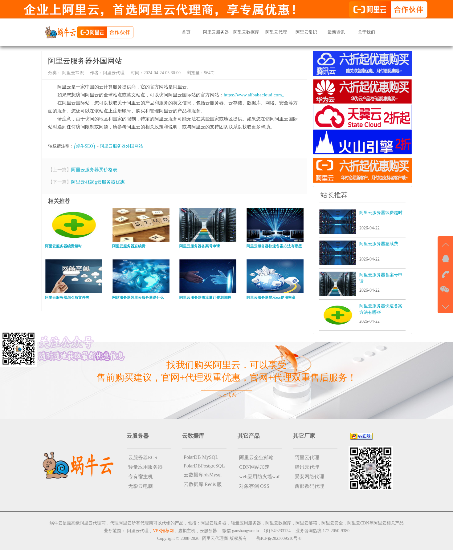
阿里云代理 (276, 32)
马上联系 (226, 395)
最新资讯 (336, 32)
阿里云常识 (306, 32)
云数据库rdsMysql (203, 474)
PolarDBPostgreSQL (204, 465)
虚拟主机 (186, 530)
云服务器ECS (142, 457)
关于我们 (366, 32)
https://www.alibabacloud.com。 (255, 94)
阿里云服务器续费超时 (380, 212)
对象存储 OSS (254, 486)
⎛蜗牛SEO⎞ (84, 146)
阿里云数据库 (246, 32)
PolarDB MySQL (201, 457)
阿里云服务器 (216, 32)
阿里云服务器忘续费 (378, 243)
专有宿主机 (140, 476)
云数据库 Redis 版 (203, 484)
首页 (186, 32)
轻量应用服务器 (145, 467)
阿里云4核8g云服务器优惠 (98, 182)
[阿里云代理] (89, 32)
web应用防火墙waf (259, 476)
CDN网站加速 (254, 467)
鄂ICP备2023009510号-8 (278, 538)
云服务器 (208, 530)
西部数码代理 (309, 486)
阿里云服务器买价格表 (94, 169)
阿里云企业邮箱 (256, 457)
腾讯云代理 (307, 467)
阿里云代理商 (215, 538)
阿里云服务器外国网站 (121, 146)
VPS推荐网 (163, 530)
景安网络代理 (309, 476)
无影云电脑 (140, 486)
